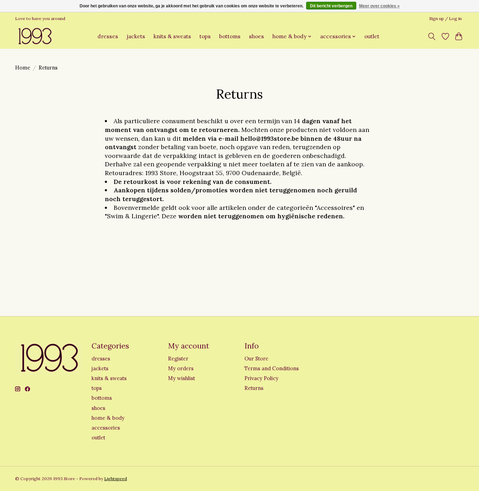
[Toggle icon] (432, 36)
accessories (106, 427)
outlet (371, 36)
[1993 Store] (34, 36)
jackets (136, 36)
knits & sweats (172, 36)
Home (22, 67)
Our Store (256, 358)
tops (205, 36)
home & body (108, 417)
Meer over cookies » (379, 6)
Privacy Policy (261, 378)
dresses (107, 36)
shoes (256, 36)
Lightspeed (115, 478)
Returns (253, 388)
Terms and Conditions (271, 368)
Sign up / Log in (445, 18)
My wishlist (181, 378)
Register (178, 358)
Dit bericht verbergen (331, 6)
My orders (181, 368)
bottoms (230, 36)
